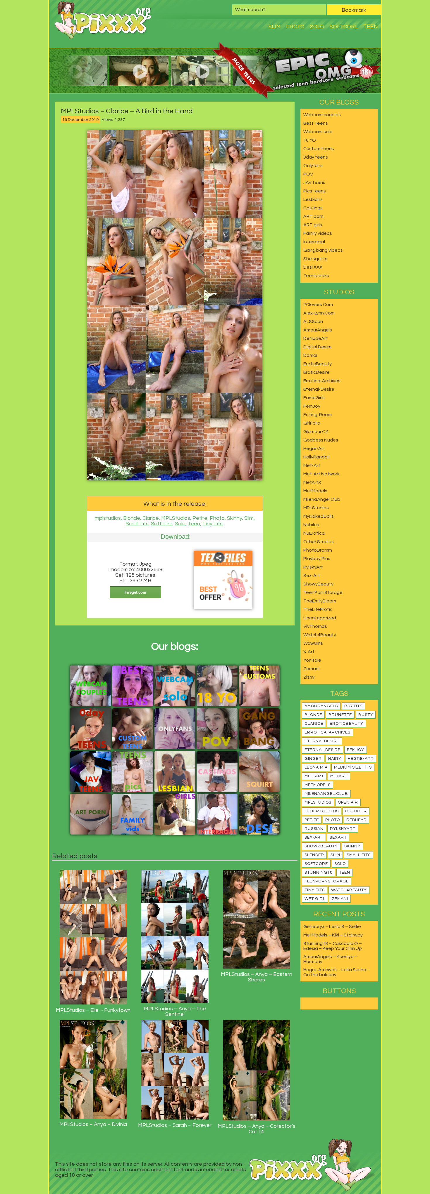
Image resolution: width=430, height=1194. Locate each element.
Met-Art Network (321, 474)
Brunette (340, 715)
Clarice (150, 518)
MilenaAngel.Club (321, 499)
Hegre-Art (314, 448)
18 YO (309, 140)
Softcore (344, 26)
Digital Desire (317, 347)
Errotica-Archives (321, 380)
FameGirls (314, 397)
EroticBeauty (317, 363)
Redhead (356, 820)
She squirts (315, 258)
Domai (310, 355)
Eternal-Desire (318, 389)
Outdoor (356, 811)
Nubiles (311, 524)
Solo (317, 26)
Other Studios (318, 541)
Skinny (234, 518)
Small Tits (137, 523)
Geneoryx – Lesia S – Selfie (332, 926)
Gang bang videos (323, 250)
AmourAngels (317, 330)
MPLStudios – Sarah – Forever (174, 1125)
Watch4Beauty (319, 634)
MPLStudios (175, 518)
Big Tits (353, 706)
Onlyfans (313, 165)
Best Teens (315, 123)
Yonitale (312, 660)
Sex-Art (311, 575)
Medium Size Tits (353, 767)
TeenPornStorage (323, 592)
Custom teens (318, 148)
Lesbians (313, 199)
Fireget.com (135, 592)
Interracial (314, 241)
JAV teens (314, 182)
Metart (339, 776)
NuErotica (314, 533)
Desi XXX (312, 267)
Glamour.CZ (315, 431)
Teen (370, 26)
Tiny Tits (212, 523)
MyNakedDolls (318, 516)
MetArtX (312, 482)
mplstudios (108, 518)
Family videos (317, 233)
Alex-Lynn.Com (319, 313)
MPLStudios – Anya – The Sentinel (175, 1011)
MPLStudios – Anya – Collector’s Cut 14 (256, 1128)
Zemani (311, 668)
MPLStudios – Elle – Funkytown (93, 1010)
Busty (365, 715)
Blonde (131, 518)
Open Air (348, 802)
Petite (199, 518)
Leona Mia (316, 767)
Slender (314, 855)
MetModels (315, 491)
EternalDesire (322, 741)
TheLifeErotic (318, 609)
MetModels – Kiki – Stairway (333, 935)
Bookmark (354, 10)
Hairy (334, 759)
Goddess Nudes (320, 440)
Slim (275, 26)
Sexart (338, 837)
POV (308, 174)
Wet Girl (315, 899)
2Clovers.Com (318, 304)
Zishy (308, 677)
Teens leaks (316, 275)
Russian (314, 829)
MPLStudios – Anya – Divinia (93, 1124)
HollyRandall (316, 457)
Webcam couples (322, 114)
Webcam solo (318, 131)
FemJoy (311, 406)
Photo (295, 26)
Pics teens (314, 191)
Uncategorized (319, 618)
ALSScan (313, 321)
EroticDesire (316, 372)
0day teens (315, 157)
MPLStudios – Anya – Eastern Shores (256, 977)
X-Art (308, 651)
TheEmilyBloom (319, 601)
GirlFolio (311, 423)
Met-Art (311, 465)
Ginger (313, 759)
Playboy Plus (316, 558)
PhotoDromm (317, 550)
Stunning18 (319, 872)
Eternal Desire (322, 750)
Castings (313, 208)
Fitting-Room (317, 414)
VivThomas (315, 626)
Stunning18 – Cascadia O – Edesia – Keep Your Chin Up (332, 946)
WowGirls (313, 643)
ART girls (312, 225)
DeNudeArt (315, 338)
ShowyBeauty (318, 584)
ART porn (313, 216)
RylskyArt (313, 567)
